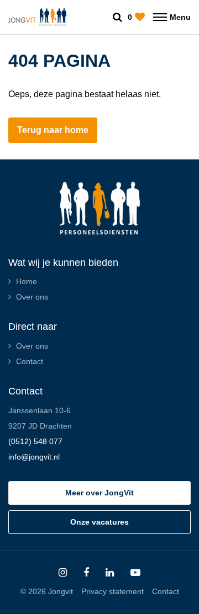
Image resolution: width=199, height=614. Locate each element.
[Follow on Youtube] (135, 573)
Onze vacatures (99, 521)
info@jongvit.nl (34, 456)
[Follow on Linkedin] (110, 573)
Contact (29, 361)
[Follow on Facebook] (86, 573)
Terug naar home (52, 130)
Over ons (32, 296)
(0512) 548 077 (35, 441)
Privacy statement (112, 591)
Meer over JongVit (99, 492)
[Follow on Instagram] (63, 573)
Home (26, 281)
